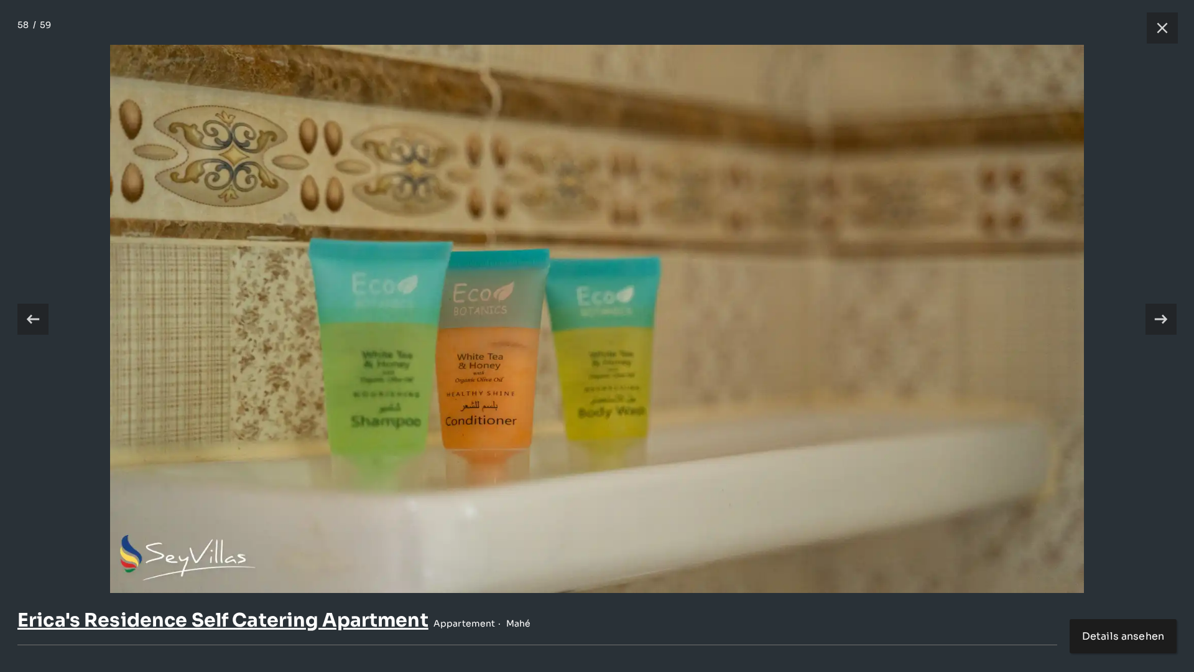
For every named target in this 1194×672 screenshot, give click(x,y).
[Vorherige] (33, 319)
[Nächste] (1161, 319)
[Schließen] (1156, 28)
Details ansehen (1123, 636)
